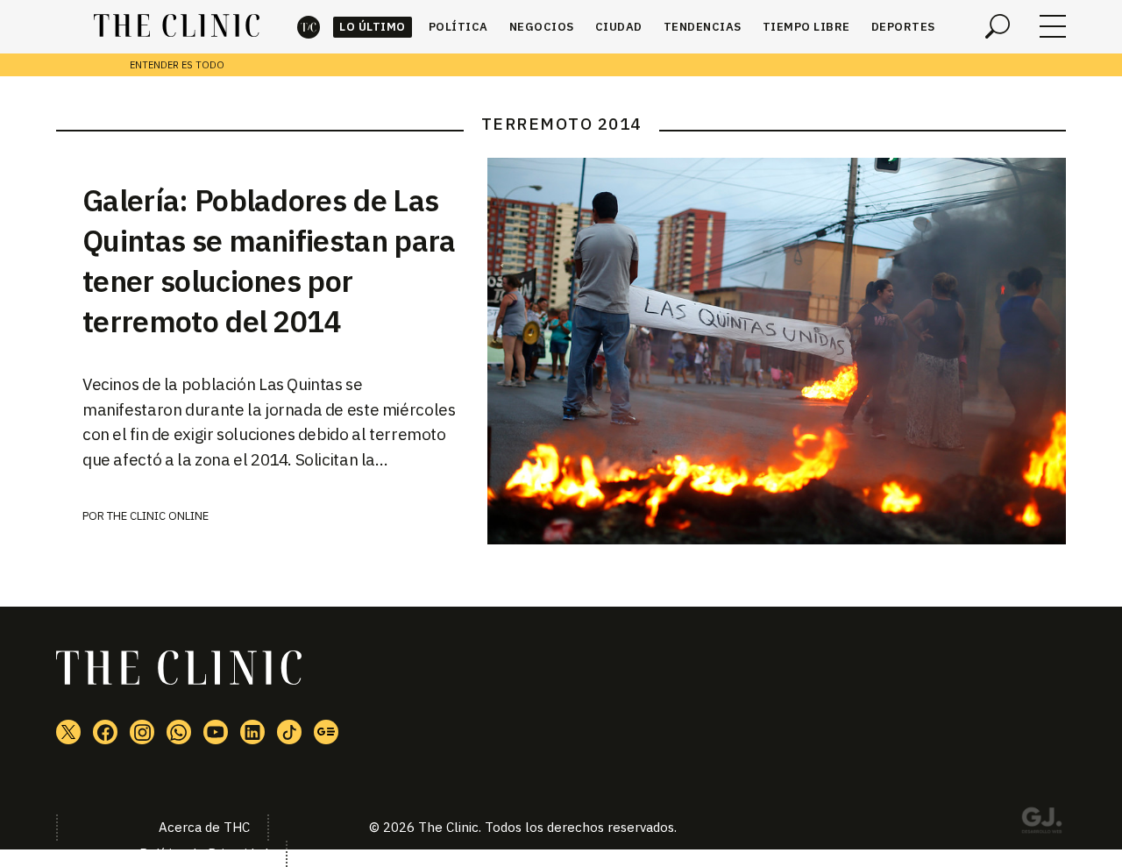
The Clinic (308, 26)
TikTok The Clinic (289, 732)
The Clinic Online (158, 515)
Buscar (997, 26)
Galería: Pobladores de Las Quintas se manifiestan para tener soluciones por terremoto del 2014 (269, 260)
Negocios (541, 26)
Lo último (372, 26)
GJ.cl (1041, 823)
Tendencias (703, 26)
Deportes (903, 26)
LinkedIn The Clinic (252, 732)
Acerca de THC (204, 827)
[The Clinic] (176, 26)
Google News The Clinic (326, 732)
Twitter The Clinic (68, 732)
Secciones (1053, 26)
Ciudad (619, 26)
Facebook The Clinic (105, 732)
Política (458, 26)
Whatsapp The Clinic (179, 732)
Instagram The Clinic (142, 732)
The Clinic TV (215, 732)
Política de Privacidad (203, 853)
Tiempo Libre (806, 26)
